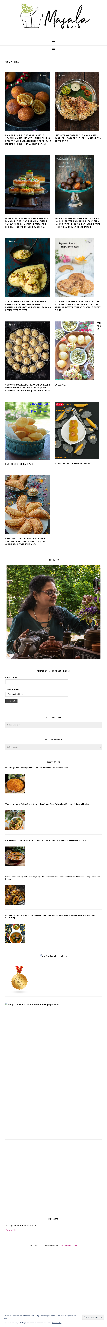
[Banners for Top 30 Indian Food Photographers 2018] (33, 1004)
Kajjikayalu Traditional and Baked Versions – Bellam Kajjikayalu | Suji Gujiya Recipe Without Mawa (25, 541)
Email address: (13, 689)
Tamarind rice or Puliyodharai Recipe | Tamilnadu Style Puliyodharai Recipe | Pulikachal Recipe (47, 804)
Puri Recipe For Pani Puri (19, 464)
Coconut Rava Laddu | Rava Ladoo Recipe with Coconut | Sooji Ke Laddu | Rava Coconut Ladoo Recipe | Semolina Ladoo (28, 387)
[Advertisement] (53, 1032)
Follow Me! (10, 1229)
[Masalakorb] (53, 34)
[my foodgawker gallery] (53, 956)
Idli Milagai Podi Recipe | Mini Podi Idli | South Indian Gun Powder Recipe (36, 768)
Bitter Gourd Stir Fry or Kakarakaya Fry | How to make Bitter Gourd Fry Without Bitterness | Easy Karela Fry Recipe (52, 878)
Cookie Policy (57, 1323)
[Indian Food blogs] (19, 993)
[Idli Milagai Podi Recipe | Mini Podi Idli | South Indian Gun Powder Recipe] (15, 792)
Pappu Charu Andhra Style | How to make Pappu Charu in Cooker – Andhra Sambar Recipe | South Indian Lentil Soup (51, 916)
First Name (11, 677)
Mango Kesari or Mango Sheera (72, 463)
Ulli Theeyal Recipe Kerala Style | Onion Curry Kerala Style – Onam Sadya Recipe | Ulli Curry (45, 840)
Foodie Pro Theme (69, 1245)
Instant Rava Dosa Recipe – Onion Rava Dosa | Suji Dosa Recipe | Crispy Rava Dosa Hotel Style (78, 138)
